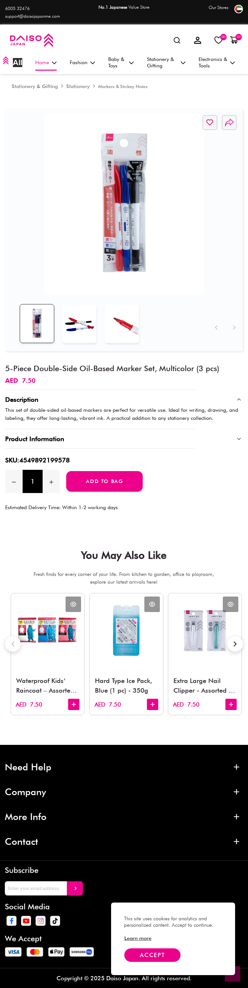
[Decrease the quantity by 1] (14, 481)
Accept (152, 955)
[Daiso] (31, 40)
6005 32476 (17, 8)
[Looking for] (177, 40)
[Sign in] (197, 40)
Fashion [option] (79, 62)
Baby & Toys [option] (116, 62)
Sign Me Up (75, 888)
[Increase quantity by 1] (51, 481)
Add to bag (104, 481)
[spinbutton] (33, 481)
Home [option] (42, 62)
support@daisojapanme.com (32, 16)
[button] (234, 40)
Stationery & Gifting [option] (160, 62)
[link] (138, 938)
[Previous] (215, 327)
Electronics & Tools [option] (213, 62)
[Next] (233, 327)
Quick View (73, 604)
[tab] (37, 323)
